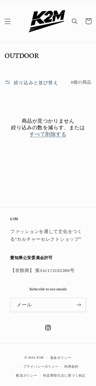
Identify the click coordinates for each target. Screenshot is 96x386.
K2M (40, 357)
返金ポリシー (60, 357)
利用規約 (71, 366)
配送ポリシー (26, 375)
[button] (8, 21)
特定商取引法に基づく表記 (64, 375)
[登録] (79, 305)
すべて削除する (47, 134)
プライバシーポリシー (41, 366)
